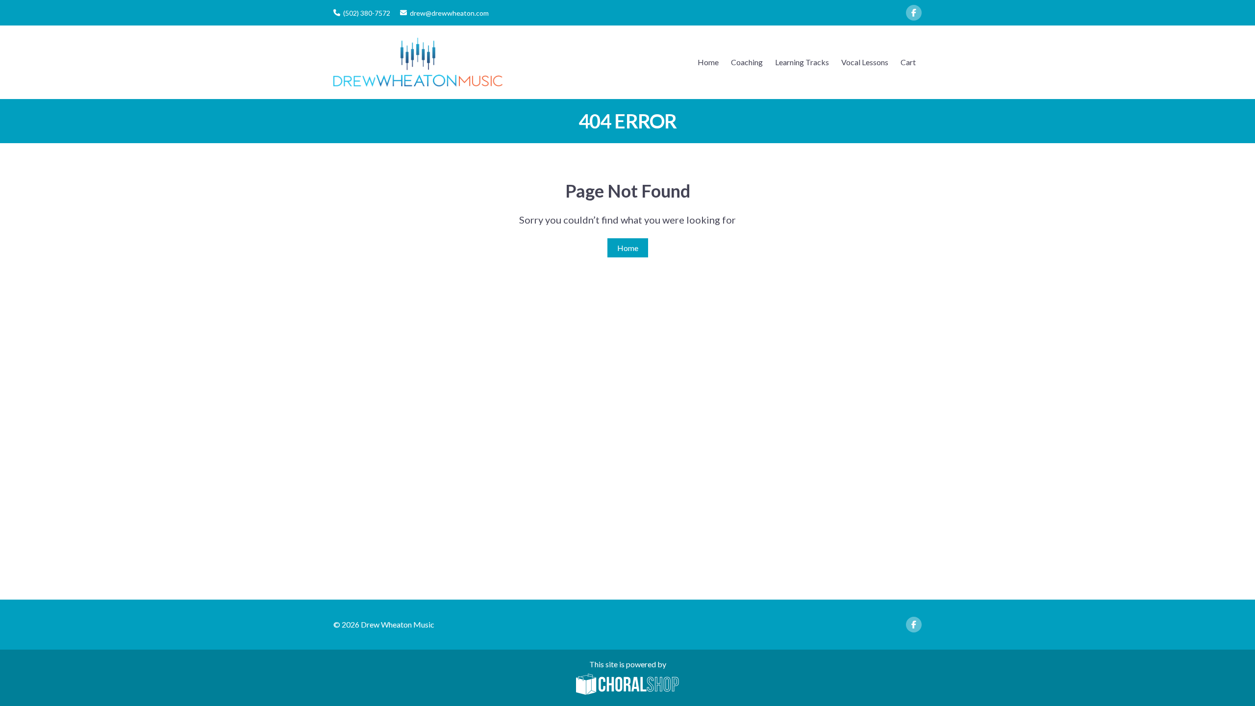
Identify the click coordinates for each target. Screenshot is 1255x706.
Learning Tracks (802, 62)
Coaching (747, 62)
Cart (908, 62)
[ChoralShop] (627, 685)
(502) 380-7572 (366, 13)
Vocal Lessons (864, 62)
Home (708, 62)
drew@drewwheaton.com (449, 13)
